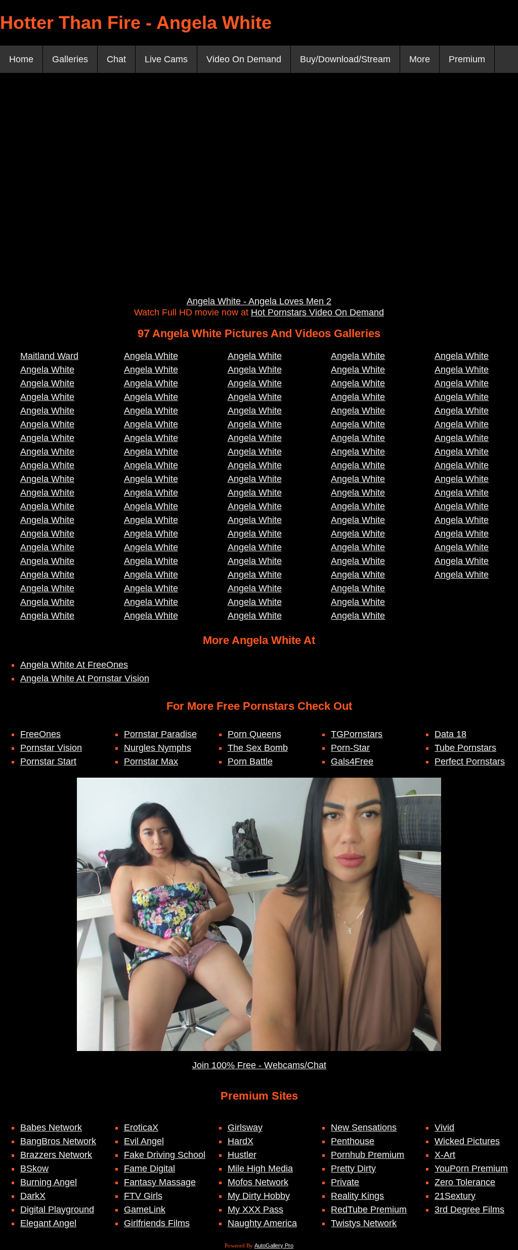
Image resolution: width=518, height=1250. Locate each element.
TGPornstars (356, 734)
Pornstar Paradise (160, 734)
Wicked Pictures (467, 1141)
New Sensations (364, 1127)
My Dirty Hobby (259, 1196)
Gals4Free (352, 761)
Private (345, 1182)
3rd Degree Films (469, 1209)
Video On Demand (243, 59)
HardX (240, 1141)
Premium (467, 59)
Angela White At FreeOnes (74, 665)
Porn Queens (254, 734)
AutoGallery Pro (273, 1245)
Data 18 (450, 734)
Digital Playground (57, 1209)
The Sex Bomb (258, 748)
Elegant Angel (48, 1223)
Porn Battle (250, 761)
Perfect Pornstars (470, 761)
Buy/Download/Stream (345, 59)
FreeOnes (40, 734)
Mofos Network (258, 1182)
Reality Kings (357, 1196)
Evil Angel (144, 1141)
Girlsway (245, 1127)
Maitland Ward (49, 356)
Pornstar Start (48, 761)
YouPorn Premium (471, 1168)
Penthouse (352, 1141)
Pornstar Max (151, 761)
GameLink (144, 1209)
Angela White (47, 370)
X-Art (445, 1155)
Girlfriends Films (157, 1223)
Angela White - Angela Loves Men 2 (259, 301)
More (419, 59)
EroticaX (141, 1127)
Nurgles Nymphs (157, 748)
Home (21, 59)
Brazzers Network (56, 1155)
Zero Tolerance (465, 1182)
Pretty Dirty (353, 1168)
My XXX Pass (255, 1209)
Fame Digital (149, 1168)
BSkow (34, 1168)
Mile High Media (260, 1168)
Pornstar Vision (51, 748)
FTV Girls (143, 1196)
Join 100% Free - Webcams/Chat (259, 1065)
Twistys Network (364, 1223)
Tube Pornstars (465, 748)
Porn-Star (350, 748)
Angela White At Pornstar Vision (84, 678)
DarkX (33, 1196)
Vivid (444, 1127)
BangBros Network (58, 1141)
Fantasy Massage (160, 1182)
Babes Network (51, 1127)
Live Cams (166, 59)
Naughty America (262, 1223)
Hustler (242, 1155)
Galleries (70, 59)
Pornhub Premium (367, 1155)
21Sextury (455, 1196)
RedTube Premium (369, 1209)
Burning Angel (48, 1182)
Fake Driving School (164, 1155)
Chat (116, 59)
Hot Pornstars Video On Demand (317, 312)
